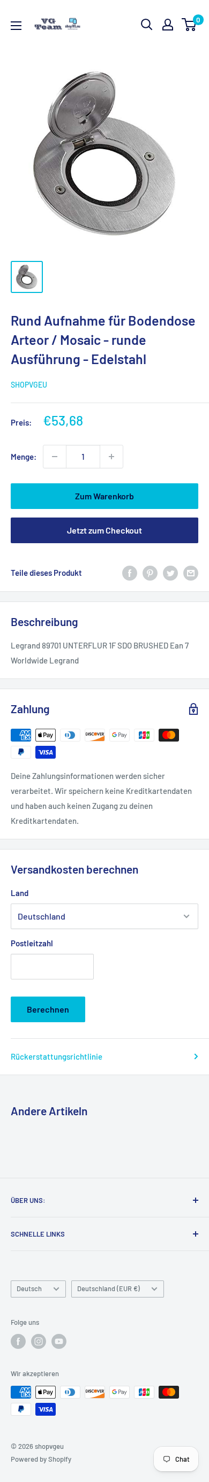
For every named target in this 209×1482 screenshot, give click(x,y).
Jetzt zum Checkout (104, 530)
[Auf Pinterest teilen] (150, 573)
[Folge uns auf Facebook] (18, 1341)
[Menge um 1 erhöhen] (111, 456)
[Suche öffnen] (147, 24)
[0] (189, 24)
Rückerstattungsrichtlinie (56, 1056)
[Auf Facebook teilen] (129, 573)
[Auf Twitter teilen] (170, 573)
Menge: (23, 456)
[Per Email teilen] (190, 573)
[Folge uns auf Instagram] (38, 1341)
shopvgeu (29, 384)
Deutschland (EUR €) (108, 1288)
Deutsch (29, 1288)
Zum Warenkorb (104, 496)
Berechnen (48, 1009)
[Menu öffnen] (16, 25)
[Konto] (167, 24)
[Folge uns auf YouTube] (58, 1341)
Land (19, 893)
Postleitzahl (32, 943)
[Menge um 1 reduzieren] (54, 456)
